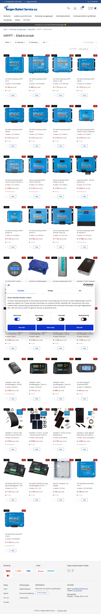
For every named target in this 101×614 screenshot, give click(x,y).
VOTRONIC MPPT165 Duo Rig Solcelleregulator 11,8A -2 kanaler (14, 486)
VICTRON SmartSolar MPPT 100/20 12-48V (62, 80)
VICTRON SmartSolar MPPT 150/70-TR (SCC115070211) (14, 181)
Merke (17, 20)
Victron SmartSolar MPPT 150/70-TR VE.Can (37, 181)
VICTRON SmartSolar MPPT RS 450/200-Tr (86, 232)
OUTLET (26, 20)
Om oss (6, 598)
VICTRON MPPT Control (13, 281)
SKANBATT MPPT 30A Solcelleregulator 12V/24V (85, 333)
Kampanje (8, 20)
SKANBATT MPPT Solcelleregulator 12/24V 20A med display (62, 384)
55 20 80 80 (93, 1)
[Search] (68, 8)
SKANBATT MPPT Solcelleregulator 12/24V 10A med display (38, 384)
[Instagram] (68, 570)
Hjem (5, 29)
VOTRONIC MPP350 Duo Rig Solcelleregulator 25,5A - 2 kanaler (38, 486)
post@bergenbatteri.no (80, 589)
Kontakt (6, 602)
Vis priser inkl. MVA (90, 8)
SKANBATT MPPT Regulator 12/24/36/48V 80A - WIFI (38, 333)
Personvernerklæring (26, 593)
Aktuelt (6, 593)
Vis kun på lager (89, 42)
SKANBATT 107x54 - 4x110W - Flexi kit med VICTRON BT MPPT (38, 435)
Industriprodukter (63, 16)
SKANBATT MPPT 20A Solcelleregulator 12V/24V (61, 333)
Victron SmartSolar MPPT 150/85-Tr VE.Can (61, 181)
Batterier (7, 16)
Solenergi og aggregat (44, 16)
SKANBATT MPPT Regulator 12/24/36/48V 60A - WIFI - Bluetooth (14, 334)
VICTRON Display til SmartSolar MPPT (83, 383)
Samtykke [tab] (21, 290)
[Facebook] (72, 570)
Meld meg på (41, 592)
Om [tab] (80, 290)
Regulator (32, 29)
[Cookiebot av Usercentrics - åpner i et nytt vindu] (84, 285)
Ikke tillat (22, 327)
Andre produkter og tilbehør (84, 16)
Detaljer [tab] (50, 290)
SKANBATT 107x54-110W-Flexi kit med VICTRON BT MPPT (13, 435)
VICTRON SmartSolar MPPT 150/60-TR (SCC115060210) (86, 131)
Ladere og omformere (23, 16)
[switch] (39, 319)
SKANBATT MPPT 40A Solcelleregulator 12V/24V (13, 383)
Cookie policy (23, 598)
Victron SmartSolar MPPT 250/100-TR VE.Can (61, 232)
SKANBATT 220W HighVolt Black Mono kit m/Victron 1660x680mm (85, 435)
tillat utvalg (50, 327)
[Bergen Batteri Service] (20, 8)
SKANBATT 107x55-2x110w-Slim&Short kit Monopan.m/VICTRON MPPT (62, 435)
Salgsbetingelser (25, 589)
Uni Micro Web (62, 611)
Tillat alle (79, 327)
